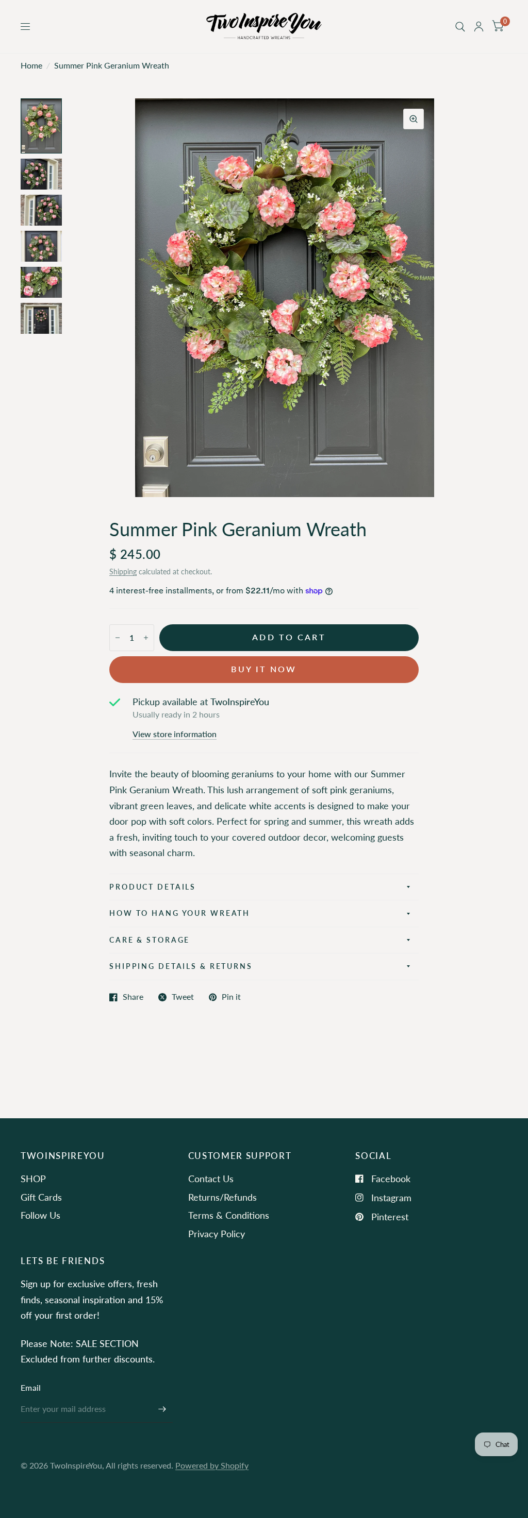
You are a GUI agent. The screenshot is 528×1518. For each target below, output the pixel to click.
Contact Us (211, 1178)
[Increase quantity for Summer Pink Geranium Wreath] (146, 638)
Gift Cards (41, 1197)
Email (31, 1387)
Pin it (231, 997)
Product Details (152, 886)
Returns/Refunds (222, 1197)
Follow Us (40, 1215)
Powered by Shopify (212, 1465)
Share (133, 997)
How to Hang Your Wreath (179, 913)
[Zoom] (413, 119)
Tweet (183, 997)
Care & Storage (149, 939)
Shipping (123, 571)
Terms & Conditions (228, 1215)
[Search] (460, 26)
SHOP (33, 1178)
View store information (175, 734)
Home (31, 65)
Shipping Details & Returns (181, 966)
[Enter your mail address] (162, 1409)
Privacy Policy (216, 1233)
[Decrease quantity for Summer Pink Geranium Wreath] (117, 638)
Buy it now (263, 669)
